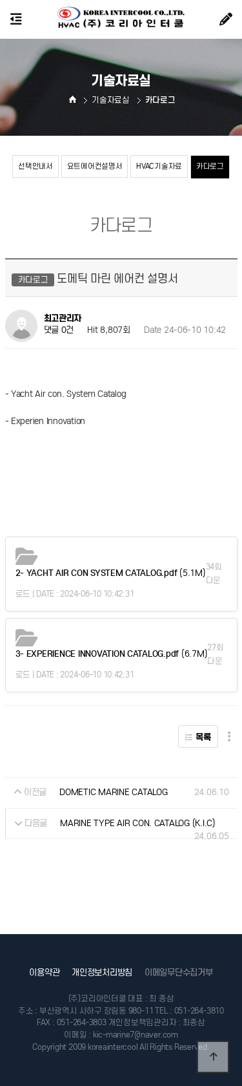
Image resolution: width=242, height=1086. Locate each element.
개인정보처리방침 (102, 972)
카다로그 (210, 166)
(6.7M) (111, 653)
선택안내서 (35, 166)
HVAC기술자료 (159, 166)
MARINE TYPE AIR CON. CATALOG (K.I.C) (138, 823)
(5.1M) (110, 573)
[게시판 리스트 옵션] (229, 736)
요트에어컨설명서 (95, 166)
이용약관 (44, 972)
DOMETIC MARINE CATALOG (113, 792)
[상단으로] (213, 1057)
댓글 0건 (59, 330)
